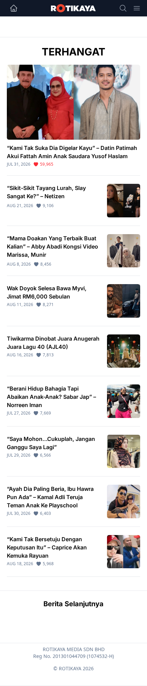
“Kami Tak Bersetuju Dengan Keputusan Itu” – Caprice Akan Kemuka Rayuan (47, 547)
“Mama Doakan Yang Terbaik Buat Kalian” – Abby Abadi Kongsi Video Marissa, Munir (52, 246)
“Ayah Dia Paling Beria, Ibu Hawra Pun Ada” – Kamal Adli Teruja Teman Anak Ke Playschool (50, 497)
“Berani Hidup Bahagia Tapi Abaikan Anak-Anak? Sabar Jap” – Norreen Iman (51, 396)
